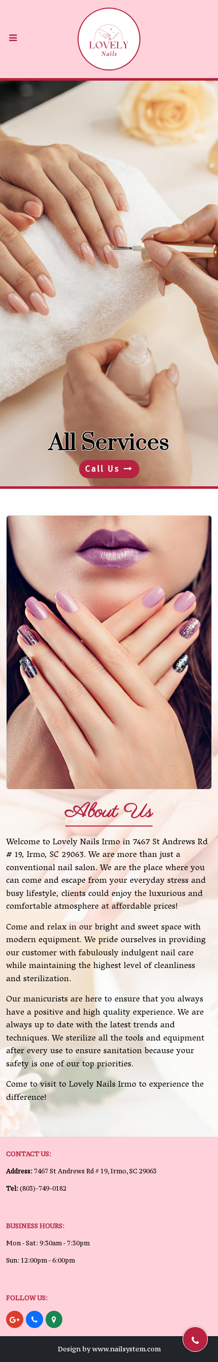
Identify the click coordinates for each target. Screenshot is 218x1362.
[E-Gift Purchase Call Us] (109, 283)
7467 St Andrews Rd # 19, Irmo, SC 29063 (95, 1171)
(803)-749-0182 (43, 1188)
